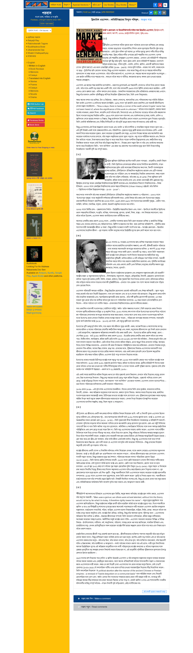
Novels (33, 94)
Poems (33, 84)
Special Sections (80, 4)
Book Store (34, 125)
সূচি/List (96, 4)
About (132, 4)
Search (32, 113)
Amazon (42, 272)
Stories (33, 81)
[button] (121, 598)
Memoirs (34, 72)
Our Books (109, 4)
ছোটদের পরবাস (34, 37)
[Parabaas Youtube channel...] (160, 5)
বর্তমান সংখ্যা (56, 4)
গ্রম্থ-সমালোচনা (108, 12)
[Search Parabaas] (165, 5)
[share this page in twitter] (151, 13)
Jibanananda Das (36, 49)
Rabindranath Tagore (38, 43)
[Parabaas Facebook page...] (155, 5)
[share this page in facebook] (159, 13)
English (31, 62)
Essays (33, 75)
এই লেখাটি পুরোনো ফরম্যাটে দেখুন (154, 591)
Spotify (51, 272)
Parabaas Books (36, 120)
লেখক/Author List (36, 104)
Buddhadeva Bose (36, 46)
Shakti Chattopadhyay (38, 53)
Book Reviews (37, 69)
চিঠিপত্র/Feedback (37, 108)
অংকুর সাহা (146, 19)
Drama (33, 97)
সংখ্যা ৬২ (87, 12)
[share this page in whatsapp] (156, 13)
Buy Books (121, 4)
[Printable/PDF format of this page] (164, 13)
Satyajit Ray (33, 40)
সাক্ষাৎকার (32, 56)
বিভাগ (66, 4)
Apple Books (38, 276)
